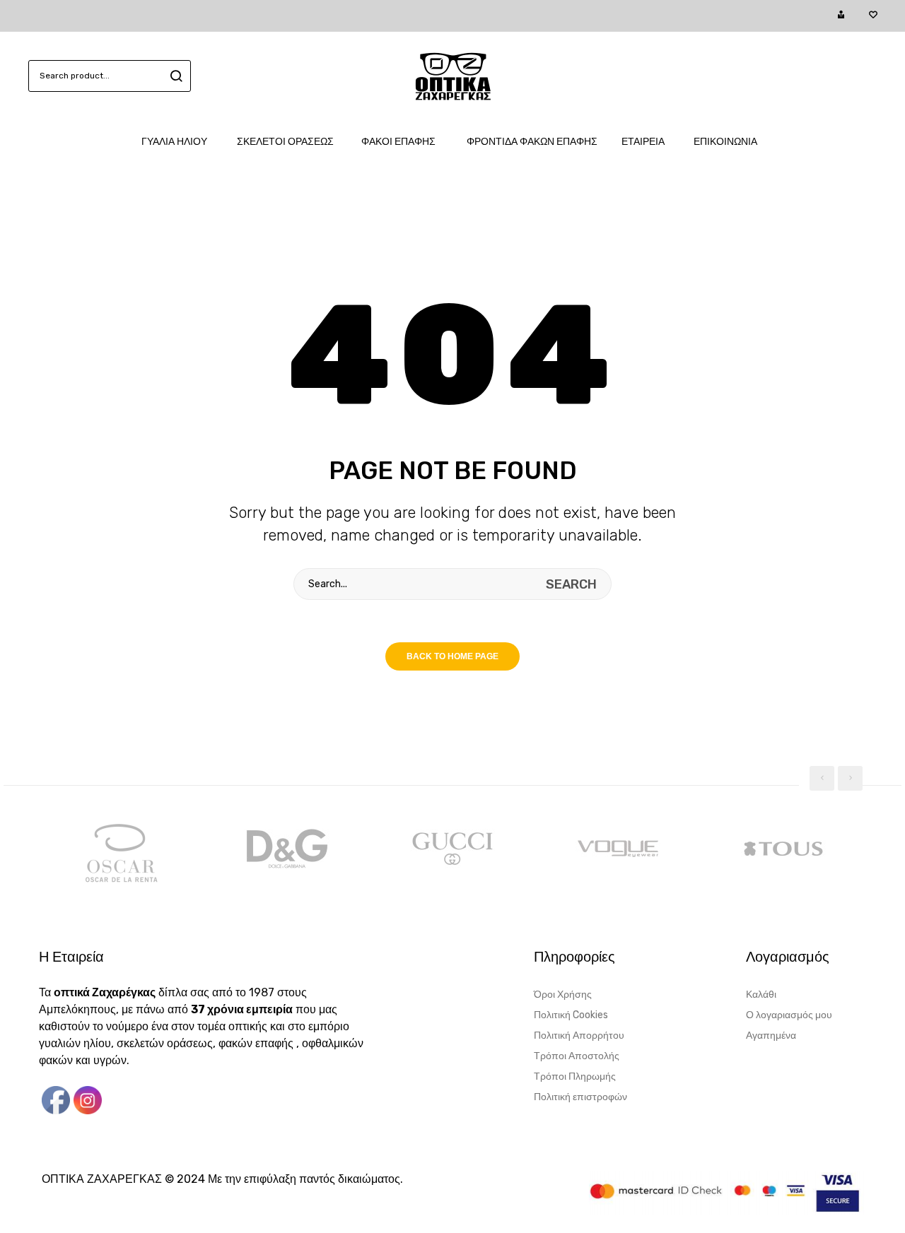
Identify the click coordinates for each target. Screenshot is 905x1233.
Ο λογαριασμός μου (789, 1015)
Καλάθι (761, 995)
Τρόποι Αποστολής (576, 1056)
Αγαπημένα (771, 1036)
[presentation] (822, 778)
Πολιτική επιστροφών (580, 1097)
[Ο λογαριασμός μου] (841, 15)
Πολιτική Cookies (571, 1015)
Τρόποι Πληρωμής (575, 1076)
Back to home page (452, 656)
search (174, 76)
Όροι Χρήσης (563, 995)
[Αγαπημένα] (872, 15)
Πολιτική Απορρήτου (579, 1036)
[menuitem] (181, 142)
